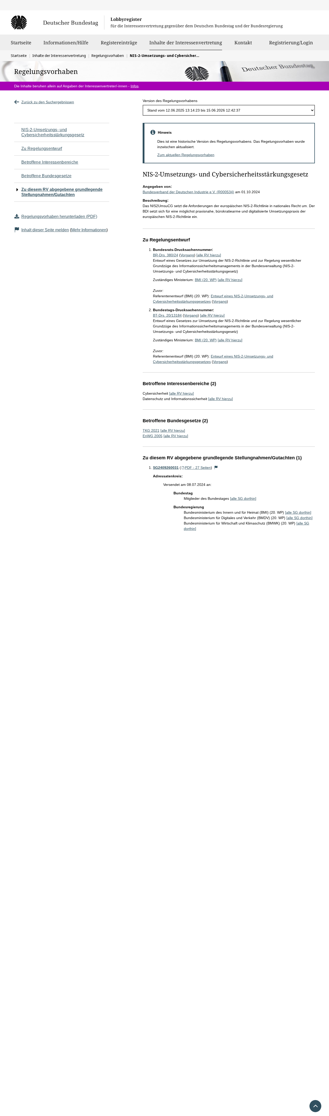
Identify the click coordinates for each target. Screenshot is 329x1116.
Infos (135, 86)
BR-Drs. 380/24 (165, 255)
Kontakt (243, 42)
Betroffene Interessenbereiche (49, 162)
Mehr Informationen (88, 230)
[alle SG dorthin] (243, 498)
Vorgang (187, 255)
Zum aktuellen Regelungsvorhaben (185, 155)
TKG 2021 (151, 430)
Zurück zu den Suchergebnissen (47, 102)
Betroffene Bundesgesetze (46, 176)
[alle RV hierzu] (208, 255)
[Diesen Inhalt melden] (216, 468)
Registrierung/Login (291, 42)
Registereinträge (119, 42)
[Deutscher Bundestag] (57, 22)
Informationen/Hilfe (65, 42)
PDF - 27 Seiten (198, 468)
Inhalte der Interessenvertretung (185, 42)
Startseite (21, 42)
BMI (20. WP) (206, 280)
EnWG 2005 (152, 436)
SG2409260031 (166, 468)
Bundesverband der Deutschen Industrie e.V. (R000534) (188, 192)
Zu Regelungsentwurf (41, 148)
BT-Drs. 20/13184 (167, 315)
